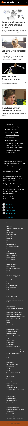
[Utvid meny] (26, 2)
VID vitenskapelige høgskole (12, 416)
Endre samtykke (10, 217)
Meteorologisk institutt (11, 279)
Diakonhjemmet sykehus (11, 234)
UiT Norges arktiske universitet (13, 394)
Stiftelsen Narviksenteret (11, 383)
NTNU (7, 304)
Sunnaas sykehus (10, 385)
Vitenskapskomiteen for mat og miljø (14, 418)
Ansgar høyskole (10, 226)
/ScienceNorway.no (11, 213)
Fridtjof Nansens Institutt (11, 251)
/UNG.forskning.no (10, 210)
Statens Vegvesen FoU (11, 381)
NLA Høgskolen (9, 294)
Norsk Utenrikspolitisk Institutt (13, 346)
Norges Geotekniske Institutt (12, 329)
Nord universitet (10, 324)
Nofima (8, 322)
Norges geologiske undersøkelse (13, 335)
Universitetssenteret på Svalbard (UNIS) (15, 409)
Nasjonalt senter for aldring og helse (14, 312)
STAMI (7, 378)
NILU (7, 289)
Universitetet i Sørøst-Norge (12, 407)
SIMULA (8, 368)
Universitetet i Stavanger (11, 405)
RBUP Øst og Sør (10, 362)
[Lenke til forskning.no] (12, 1)
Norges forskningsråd (11, 333)
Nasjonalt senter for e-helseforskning (14, 314)
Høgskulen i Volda (10, 262)
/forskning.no (9, 207)
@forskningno (9, 204)
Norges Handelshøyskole (11, 331)
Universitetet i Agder (10, 396)
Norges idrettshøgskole (11, 338)
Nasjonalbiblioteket (10, 306)
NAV (7, 281)
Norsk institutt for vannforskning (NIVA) (15, 351)
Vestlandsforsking (10, 411)
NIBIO (7, 283)
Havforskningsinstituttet (11, 255)
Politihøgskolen (9, 357)
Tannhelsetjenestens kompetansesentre (15, 389)
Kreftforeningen (9, 273)
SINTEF (8, 370)
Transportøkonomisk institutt (12, 392)
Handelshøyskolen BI (11, 253)
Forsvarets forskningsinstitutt (12, 246)
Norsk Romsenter (10, 344)
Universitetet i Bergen (11, 398)
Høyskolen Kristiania (10, 266)
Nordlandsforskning (10, 327)
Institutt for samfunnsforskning (13, 268)
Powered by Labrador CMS (14, 423)
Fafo (7, 240)
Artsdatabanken (9, 232)
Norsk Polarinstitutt (10, 340)
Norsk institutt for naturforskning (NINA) (15, 349)
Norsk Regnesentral (10, 342)
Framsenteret (9, 248)
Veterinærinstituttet (10, 413)
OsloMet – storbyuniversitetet (13, 353)
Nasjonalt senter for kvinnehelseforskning (15, 316)
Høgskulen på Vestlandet (11, 264)
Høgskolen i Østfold (10, 259)
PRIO (7, 360)
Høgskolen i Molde (10, 257)
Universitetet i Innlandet (11, 400)
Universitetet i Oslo (10, 402)
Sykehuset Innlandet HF (11, 387)
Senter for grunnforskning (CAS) (13, 372)
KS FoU (8, 270)
